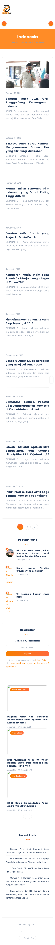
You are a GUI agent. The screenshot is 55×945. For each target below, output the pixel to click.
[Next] (30, 817)
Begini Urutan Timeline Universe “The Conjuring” (32, 569)
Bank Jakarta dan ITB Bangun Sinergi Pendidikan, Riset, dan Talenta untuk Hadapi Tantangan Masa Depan (27, 894)
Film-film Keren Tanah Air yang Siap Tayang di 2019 (27, 321)
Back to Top (29, 938)
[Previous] (25, 817)
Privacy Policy (41, 660)
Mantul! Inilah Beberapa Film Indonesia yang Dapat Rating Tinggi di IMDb (27, 192)
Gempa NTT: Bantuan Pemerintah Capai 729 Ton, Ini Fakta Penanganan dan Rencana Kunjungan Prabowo (27, 881)
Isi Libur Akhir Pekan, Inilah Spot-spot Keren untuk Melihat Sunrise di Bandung (32, 553)
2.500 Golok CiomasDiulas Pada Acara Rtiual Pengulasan (27, 804)
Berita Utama (16, 733)
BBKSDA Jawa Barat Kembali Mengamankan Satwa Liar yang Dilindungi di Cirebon (27, 147)
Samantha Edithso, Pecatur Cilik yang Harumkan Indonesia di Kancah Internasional (27, 405)
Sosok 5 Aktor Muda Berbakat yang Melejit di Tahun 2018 (27, 362)
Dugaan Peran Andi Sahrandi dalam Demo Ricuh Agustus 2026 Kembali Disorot (27, 719)
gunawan (11, 727)
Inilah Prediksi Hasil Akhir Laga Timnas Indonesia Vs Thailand (27, 494)
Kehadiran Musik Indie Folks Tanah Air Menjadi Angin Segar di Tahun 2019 (27, 278)
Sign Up (27, 654)
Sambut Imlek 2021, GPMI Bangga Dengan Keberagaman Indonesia (27, 102)
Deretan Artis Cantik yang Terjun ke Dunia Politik (27, 235)
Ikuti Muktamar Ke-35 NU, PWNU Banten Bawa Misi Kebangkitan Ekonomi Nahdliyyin (27, 762)
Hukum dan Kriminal (19, 690)
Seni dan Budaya (18, 776)
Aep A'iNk (11, 770)
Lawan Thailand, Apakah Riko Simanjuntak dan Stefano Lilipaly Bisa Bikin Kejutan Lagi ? (27, 450)
